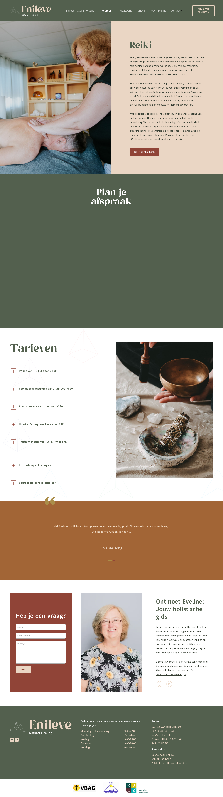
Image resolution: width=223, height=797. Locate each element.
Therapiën (105, 10)
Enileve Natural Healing (80, 10)
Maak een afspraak (203, 10)
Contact (175, 10)
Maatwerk (126, 10)
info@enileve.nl (160, 735)
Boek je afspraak (144, 152)
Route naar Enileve (163, 755)
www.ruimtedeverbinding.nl (171, 674)
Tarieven (141, 10)
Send (23, 669)
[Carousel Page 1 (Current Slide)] (110, 560)
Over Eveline (158, 10)
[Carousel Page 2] (114, 560)
